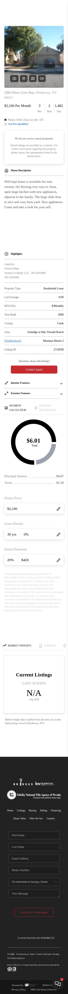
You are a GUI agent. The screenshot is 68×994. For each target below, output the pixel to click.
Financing (56, 810)
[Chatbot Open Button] (58, 984)
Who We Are (36, 818)
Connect (50, 818)
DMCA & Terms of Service (44, 989)
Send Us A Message (34, 912)
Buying (32, 810)
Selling (43, 810)
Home (10, 810)
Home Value (19, 818)
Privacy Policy (19, 989)
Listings (21, 810)
